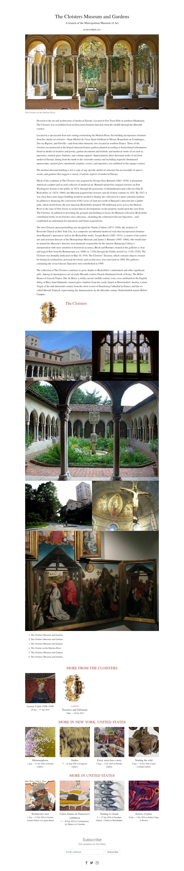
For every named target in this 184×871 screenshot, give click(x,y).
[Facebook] (86, 863)
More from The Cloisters (92, 667)
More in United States (92, 775)
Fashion (75, 706)
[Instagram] (97, 863)
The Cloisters (76, 303)
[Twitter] (91, 863)
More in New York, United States (92, 721)
